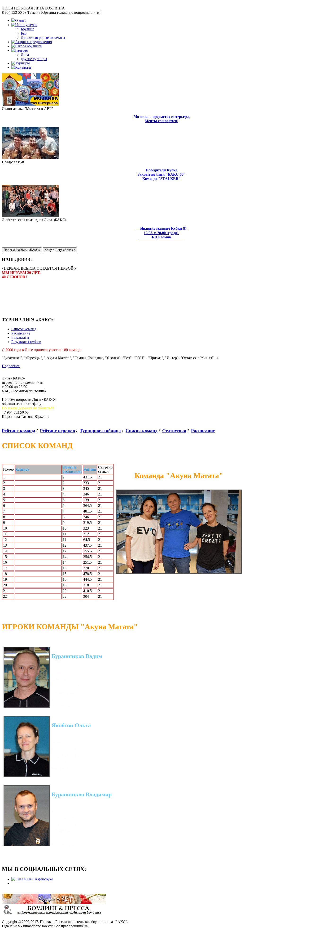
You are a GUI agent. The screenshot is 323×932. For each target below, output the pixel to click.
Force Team (24, 477)
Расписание (20, 333)
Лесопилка (24, 534)
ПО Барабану (26, 585)
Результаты (20, 337)
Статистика (174, 430)
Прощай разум (27, 540)
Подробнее (11, 366)
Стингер (22, 551)
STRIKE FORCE (28, 483)
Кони (19, 506)
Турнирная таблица (100, 430)
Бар (23, 33)
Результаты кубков (26, 342)
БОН (19, 528)
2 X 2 (19, 488)
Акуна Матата (26, 523)
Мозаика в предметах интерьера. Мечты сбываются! (162, 119)
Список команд (23, 329)
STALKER (23, 511)
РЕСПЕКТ (23, 596)
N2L (18, 494)
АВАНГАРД (25, 591)
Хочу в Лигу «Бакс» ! (60, 250)
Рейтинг (90, 469)
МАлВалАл (24, 579)
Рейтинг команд (18, 430)
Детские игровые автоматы (43, 38)
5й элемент (24, 568)
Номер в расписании (72, 469)
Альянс (21, 574)
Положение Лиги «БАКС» (22, 250)
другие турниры (34, 59)
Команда (22, 469)
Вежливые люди (28, 545)
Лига (25, 55)
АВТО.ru (22, 557)
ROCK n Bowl (26, 500)
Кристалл (23, 562)
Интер (20, 517)
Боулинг (27, 29)
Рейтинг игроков (57, 430)
